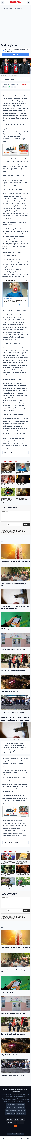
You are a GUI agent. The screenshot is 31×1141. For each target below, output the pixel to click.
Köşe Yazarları (21, 1110)
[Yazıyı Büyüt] (3, 87)
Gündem (11, 8)
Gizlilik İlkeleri (11, 1122)
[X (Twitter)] (12, 87)
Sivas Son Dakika (11, 1104)
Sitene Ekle (20, 1122)
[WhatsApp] (9, 87)
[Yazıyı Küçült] (6, 87)
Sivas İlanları (21, 1107)
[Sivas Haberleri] (15, 2)
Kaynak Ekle (16, 54)
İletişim (22, 1119)
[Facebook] (15, 87)
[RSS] (15, 1126)
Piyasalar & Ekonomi (11, 1110)
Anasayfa (5, 8)
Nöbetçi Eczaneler (21, 1113)
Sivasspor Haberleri (11, 1107)
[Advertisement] (15, 26)
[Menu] (28, 2)
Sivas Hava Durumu (10, 1113)
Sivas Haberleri (20, 1104)
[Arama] (2, 2)
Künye (16, 1119)
